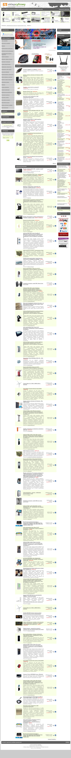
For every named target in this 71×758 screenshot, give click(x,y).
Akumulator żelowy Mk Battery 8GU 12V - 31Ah (33, 110)
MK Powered (29, 117)
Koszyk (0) (31, 9)
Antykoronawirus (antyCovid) (7, 48)
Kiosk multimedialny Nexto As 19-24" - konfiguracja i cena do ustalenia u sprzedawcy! (33, 368)
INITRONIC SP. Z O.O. (31, 731)
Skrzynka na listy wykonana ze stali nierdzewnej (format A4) (30, 97)
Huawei (28, 603)
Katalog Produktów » (52, 739)
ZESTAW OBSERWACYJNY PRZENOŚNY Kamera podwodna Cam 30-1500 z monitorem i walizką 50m (33, 559)
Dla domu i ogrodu (5, 97)
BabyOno (29, 197)
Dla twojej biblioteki (5, 72)
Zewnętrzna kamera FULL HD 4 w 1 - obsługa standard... (62, 189)
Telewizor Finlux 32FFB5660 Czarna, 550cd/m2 (33, 674)
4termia (28, 494)
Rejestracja (66, 9)
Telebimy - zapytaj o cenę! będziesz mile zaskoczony (61, 95)
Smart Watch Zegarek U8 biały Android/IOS (32, 388)
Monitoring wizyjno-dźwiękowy (7, 51)
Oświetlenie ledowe (5, 82)
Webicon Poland (30, 172)
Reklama (3, 84)
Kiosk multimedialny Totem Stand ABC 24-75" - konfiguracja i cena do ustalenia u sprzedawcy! (61, 143)
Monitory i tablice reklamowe (7, 79)
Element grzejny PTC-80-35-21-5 (60, 151)
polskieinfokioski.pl (31, 214)
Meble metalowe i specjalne (7, 77)
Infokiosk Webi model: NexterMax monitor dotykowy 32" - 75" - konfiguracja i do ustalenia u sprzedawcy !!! (33, 507)
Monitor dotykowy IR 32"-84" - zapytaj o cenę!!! (33, 168)
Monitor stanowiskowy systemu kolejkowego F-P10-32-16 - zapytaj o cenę (33, 217)
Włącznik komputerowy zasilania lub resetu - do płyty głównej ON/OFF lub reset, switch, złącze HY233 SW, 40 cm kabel (33, 304)
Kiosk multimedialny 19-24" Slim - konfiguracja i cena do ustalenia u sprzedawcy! (33, 175)
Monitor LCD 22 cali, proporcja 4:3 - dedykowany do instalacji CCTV (61, 154)
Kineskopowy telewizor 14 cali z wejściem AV (60, 131)
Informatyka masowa (5, 102)
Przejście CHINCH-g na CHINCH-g (30, 69)
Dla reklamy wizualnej (6, 100)
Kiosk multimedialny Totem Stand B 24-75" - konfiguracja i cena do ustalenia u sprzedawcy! (33, 459)
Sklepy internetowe (34, 748)
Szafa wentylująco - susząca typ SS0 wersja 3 (62, 197)
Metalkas (29, 108)
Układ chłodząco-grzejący (28, 450)
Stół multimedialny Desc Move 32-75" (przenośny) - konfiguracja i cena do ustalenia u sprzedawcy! (33, 528)
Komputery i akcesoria (6, 61)
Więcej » (54, 163)
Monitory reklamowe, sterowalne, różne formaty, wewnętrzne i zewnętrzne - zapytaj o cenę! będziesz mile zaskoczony (60, 125)
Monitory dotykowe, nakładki (7, 105)
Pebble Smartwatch (31, 630)
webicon (39, 744)
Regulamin (8, 742)
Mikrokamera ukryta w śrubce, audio (61, 139)
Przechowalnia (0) (38, 9)
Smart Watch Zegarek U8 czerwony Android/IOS (33, 660)
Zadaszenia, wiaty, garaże (6, 69)
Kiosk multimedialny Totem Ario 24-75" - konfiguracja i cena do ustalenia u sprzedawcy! (33, 269)
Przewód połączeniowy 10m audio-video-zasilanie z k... (62, 167)
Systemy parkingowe (5, 89)
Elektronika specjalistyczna (7, 92)
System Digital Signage (6, 64)
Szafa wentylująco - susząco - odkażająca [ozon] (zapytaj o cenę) (32, 493)
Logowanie (61, 9)
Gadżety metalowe (5, 56)
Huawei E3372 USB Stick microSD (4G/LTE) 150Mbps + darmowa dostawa (32, 596)
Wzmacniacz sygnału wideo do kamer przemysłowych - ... (61, 170)
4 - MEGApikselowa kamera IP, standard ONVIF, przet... (16, 25)
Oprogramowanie (5, 107)
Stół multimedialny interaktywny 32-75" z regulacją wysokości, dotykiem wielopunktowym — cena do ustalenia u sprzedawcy (32, 721)
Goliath (28, 620)
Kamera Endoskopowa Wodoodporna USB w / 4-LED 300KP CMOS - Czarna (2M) (33, 697)
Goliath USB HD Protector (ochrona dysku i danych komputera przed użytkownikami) (32, 613)
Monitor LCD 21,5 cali (27, 91)
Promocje (21, 9)
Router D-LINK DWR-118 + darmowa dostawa (64, 67)
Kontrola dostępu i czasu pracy (7, 74)
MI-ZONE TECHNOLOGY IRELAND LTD (35, 457)
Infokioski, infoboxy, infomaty (7, 59)
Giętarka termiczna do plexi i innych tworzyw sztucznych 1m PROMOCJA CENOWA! (32, 259)
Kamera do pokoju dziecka (29, 220)
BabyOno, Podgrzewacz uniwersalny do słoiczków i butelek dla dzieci (31, 187)
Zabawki (3, 45)
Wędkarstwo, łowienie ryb (6, 66)
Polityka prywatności (17, 742)
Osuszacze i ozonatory (6, 43)
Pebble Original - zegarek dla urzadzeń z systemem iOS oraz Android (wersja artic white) (33, 629)
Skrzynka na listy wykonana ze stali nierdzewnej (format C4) (30, 706)
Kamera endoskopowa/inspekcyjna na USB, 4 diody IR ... (62, 193)
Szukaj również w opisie (8, 34)
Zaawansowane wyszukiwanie (8, 35)
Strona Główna (5, 9)
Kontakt (4, 742)
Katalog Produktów (14, 9)
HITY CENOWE (4, 40)
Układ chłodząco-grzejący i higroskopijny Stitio (33, 250)
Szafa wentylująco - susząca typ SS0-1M (61, 148)
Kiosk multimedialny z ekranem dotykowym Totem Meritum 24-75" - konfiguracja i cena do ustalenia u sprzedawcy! (33, 635)
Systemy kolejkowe (5, 87)
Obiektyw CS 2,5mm (61, 200)
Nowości (26, 9)
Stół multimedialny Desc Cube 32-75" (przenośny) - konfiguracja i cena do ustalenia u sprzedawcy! (33, 328)
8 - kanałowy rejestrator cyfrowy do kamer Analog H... (60, 99)
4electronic (29, 184)
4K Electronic (29, 231)
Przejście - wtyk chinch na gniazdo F (31, 87)
